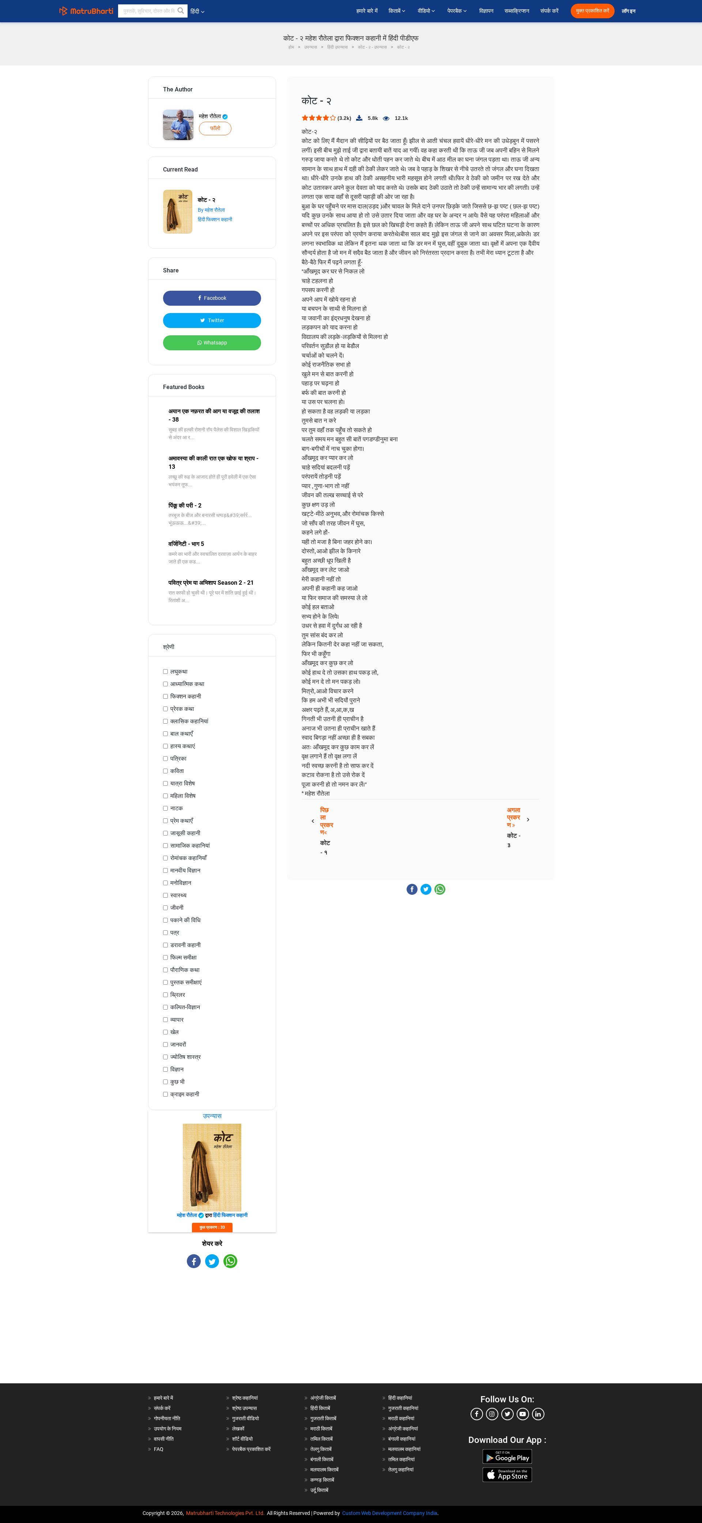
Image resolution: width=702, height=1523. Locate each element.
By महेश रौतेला (211, 210)
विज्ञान (177, 1069)
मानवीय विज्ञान (185, 870)
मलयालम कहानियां (404, 1449)
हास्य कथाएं (182, 746)
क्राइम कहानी (184, 1094)
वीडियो (424, 11)
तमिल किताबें (321, 1439)
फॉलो (215, 128)
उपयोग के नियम (167, 1429)
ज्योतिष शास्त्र (185, 1056)
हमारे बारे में (367, 11)
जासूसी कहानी (185, 833)
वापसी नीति (164, 1439)
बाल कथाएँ (181, 733)
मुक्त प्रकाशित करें (592, 11)
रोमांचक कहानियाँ (188, 858)
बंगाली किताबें (321, 1459)
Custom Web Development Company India (389, 1513)
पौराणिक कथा (185, 969)
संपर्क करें (549, 11)
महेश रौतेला (210, 116)
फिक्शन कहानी (185, 696)
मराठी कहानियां (401, 1418)
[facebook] (477, 1414)
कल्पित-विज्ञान (185, 1007)
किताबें (395, 11)
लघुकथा (179, 671)
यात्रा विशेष (182, 783)
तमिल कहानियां (401, 1459)
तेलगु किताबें (321, 1449)
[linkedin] (538, 1414)
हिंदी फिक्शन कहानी (215, 219)
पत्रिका (178, 758)
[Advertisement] (212, 1332)
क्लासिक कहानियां (189, 721)
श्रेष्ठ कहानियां (245, 1398)
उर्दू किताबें (319, 1490)
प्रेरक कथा (182, 708)
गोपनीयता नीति (167, 1418)
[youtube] (523, 1414)
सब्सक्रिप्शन (517, 11)
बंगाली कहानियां (401, 1439)
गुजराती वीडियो (245, 1418)
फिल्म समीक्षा (183, 957)
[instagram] (492, 1414)
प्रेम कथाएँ (181, 820)
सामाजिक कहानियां (190, 845)
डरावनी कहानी (185, 945)
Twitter (215, 320)
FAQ (158, 1449)
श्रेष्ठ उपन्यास (244, 1408)
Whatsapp (215, 343)
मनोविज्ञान (180, 882)
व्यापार (177, 1019)
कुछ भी (177, 1081)
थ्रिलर (177, 994)
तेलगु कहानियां (401, 1470)
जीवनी (177, 907)
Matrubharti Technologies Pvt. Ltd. (226, 1513)
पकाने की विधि (185, 920)
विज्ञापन (486, 11)
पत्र (174, 932)
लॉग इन (629, 11)
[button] (181, 11)
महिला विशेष (183, 795)
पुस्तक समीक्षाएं (185, 982)
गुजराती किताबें (323, 1418)
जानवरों (178, 1044)
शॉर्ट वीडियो (242, 1439)
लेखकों (238, 1429)
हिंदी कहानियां (400, 1398)
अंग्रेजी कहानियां (403, 1429)
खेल (174, 1032)
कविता (177, 771)
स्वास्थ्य (178, 895)
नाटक (176, 808)
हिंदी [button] (194, 11)
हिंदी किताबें (320, 1408)
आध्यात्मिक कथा (187, 684)
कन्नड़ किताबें (322, 1480)
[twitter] (507, 1414)
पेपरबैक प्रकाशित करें (251, 1449)
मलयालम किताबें (324, 1470)
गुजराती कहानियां (403, 1408)
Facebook (214, 298)
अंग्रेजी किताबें (323, 1398)
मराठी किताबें (321, 1429)
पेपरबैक (455, 11)
